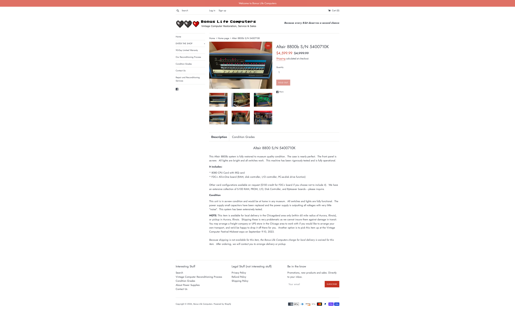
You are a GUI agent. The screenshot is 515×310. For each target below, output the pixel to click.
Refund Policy (239, 277)
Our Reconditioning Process (188, 57)
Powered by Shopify (222, 303)
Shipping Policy (240, 281)
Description (219, 137)
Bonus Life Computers (202, 303)
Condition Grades (184, 63)
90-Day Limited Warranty (187, 50)
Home (178, 36)
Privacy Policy (239, 272)
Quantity (280, 67)
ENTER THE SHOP (190, 43)
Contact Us (180, 70)
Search (179, 272)
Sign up (222, 10)
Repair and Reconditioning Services (188, 79)
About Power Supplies (188, 285)
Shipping (280, 58)
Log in (212, 10)
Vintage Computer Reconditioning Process (199, 277)
